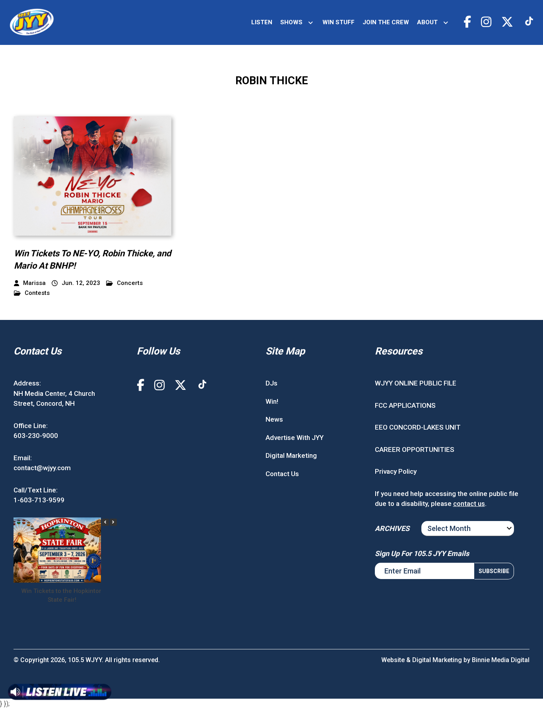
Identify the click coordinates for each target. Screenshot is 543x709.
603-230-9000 (36, 436)
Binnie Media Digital (500, 660)
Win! (272, 401)
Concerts (130, 283)
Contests (37, 293)
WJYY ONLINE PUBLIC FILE (415, 383)
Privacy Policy (396, 471)
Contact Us (282, 474)
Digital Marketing (291, 455)
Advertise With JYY (295, 438)
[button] (113, 522)
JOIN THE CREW (386, 22)
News (274, 419)
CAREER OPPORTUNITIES (414, 449)
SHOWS (291, 22)
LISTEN (261, 22)
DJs (271, 383)
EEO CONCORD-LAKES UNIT (418, 427)
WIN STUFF (338, 22)
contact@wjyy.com (42, 468)
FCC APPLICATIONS (405, 405)
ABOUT (427, 22)
